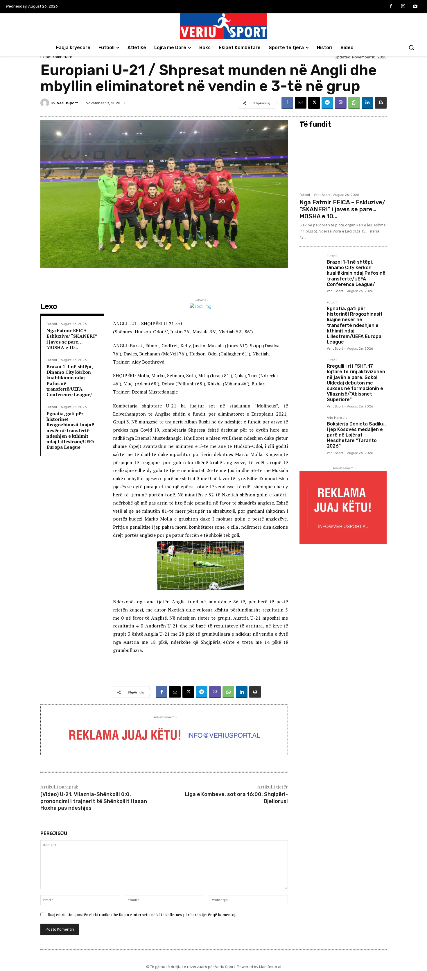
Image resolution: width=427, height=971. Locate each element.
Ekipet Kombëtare (56, 57)
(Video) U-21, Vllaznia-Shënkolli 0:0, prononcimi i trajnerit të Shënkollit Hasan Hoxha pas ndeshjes (93, 801)
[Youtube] (415, 7)
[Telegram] (327, 103)
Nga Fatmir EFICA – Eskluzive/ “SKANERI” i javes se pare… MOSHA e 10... (71, 339)
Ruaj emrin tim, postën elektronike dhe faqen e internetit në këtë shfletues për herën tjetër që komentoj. (142, 914)
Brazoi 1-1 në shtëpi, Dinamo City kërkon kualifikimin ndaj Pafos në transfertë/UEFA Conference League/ (69, 380)
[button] (411, 47)
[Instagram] (403, 7)
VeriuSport (67, 103)
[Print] (381, 103)
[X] (314, 103)
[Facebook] (391, 7)
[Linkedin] (367, 103)
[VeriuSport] (45, 103)
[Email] (300, 103)
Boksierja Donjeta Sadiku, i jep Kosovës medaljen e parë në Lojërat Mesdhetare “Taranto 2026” (356, 435)
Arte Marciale (337, 418)
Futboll (51, 324)
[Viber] (341, 103)
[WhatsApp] (354, 103)
